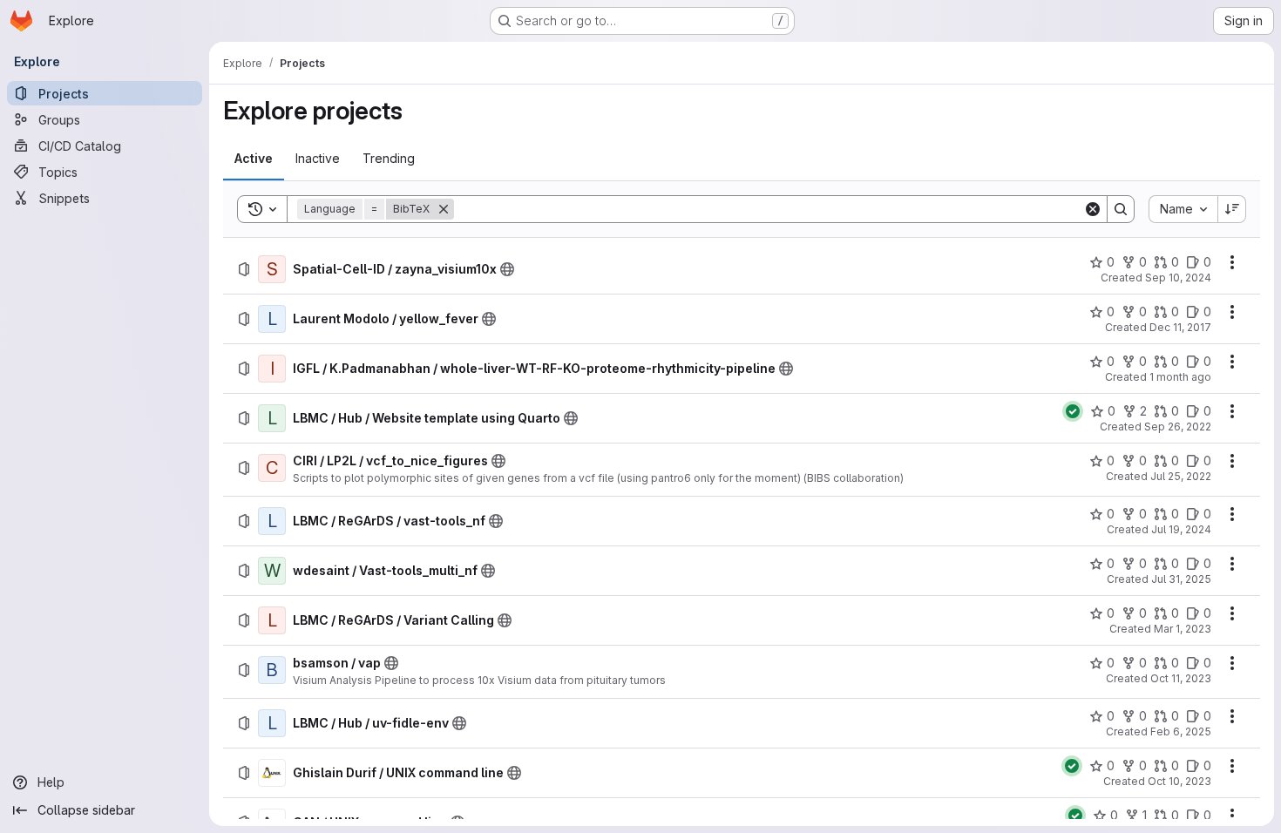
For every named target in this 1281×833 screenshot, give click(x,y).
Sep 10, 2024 (1178, 277)
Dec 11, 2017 (1180, 327)
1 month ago (1180, 376)
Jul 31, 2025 (1181, 579)
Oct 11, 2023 (1180, 678)
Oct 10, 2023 (1179, 781)
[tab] (253, 158)
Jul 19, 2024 (1181, 529)
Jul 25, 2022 (1180, 476)
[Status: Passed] (1072, 411)
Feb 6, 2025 (1180, 731)
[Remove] (443, 209)
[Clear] (1092, 209)
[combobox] (1183, 209)
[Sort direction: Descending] (1232, 209)
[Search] (1121, 209)
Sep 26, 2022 (1177, 426)
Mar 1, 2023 (1182, 628)
